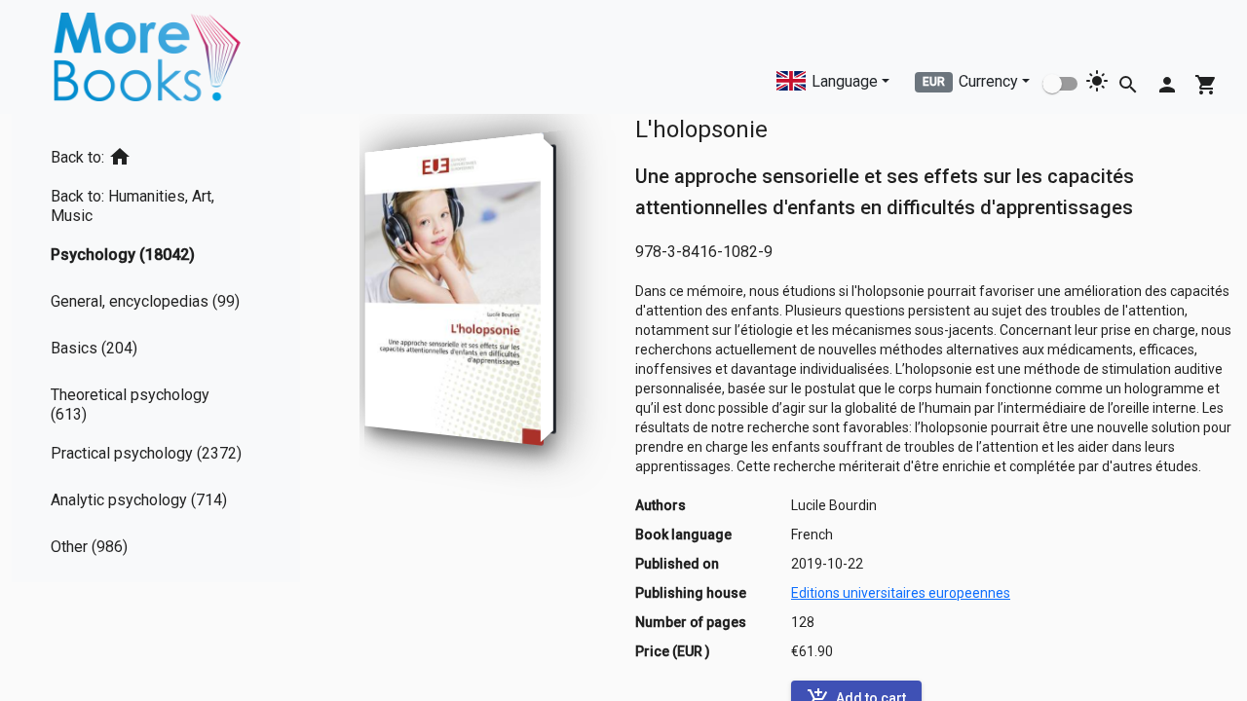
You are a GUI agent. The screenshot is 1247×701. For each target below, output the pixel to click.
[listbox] (156, 348)
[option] (156, 153)
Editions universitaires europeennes (900, 593)
